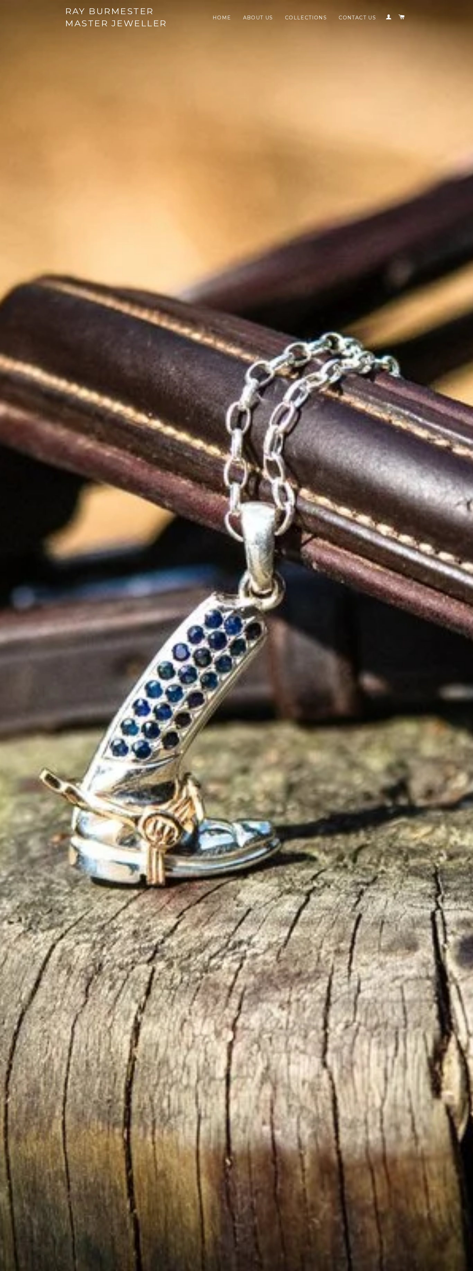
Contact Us (357, 18)
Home (222, 18)
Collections (306, 18)
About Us (258, 18)
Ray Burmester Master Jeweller (116, 17)
